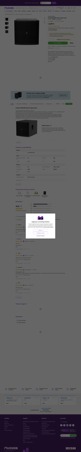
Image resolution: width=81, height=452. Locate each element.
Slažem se (40, 230)
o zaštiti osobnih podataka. (48, 227)
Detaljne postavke (40, 233)
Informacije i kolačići (40, 235)
